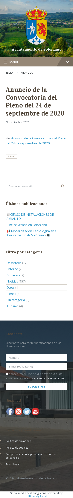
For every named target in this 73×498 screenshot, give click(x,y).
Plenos (11, 294)
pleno (11, 156)
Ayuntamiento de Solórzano (36, 49)
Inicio (9, 72)
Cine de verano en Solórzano (27, 225)
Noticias (12, 281)
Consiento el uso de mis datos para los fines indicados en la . (35, 376)
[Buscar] (62, 186)
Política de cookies (17, 447)
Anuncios (27, 72)
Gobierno (13, 275)
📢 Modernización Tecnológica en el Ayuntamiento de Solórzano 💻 (32, 233)
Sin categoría (16, 300)
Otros (11, 288)
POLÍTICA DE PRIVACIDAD (49, 378)
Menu (13, 62)
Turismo (13, 306)
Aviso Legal (12, 464)
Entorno (12, 269)
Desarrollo (14, 263)
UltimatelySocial (36, 496)
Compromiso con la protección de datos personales (30, 455)
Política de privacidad (18, 441)
